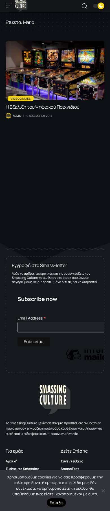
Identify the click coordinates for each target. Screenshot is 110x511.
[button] (10, 6)
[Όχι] (103, 490)
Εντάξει (56, 502)
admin (17, 116)
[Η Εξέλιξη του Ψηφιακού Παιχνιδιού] (55, 70)
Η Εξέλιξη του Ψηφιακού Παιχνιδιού (43, 107)
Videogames (20, 99)
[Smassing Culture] (21, 6)
